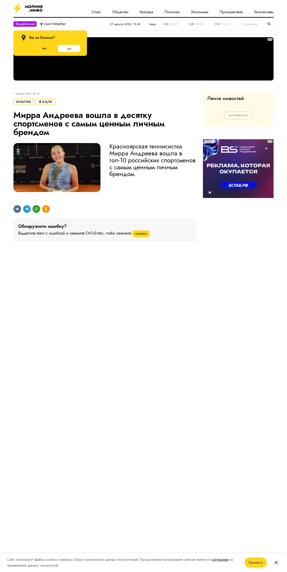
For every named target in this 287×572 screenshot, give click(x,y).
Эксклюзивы (264, 12)
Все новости (238, 115)
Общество (120, 12)
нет (44, 48)
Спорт (96, 12)
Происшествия (231, 12)
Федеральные (25, 24)
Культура (146, 12)
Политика (172, 12)
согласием (220, 559)
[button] (56, 169)
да (69, 48)
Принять (255, 562)
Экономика (199, 12)
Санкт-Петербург (54, 24)
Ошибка (141, 233)
